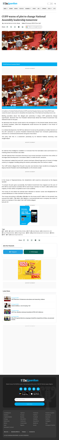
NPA (8, 234)
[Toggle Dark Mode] (50, 3)
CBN (7, 231)
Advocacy (6, 421)
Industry (35, 419)
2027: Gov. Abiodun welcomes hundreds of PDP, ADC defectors (27, 312)
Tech (49, 8)
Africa (5, 423)
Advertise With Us (15, 431)
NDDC (28, 232)
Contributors (7, 413)
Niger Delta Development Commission (40, 232)
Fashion (35, 415)
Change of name (50, 425)
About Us (6, 431)
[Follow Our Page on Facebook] (21, 389)
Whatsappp (34, 252)
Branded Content (9, 427)
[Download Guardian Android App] (24, 394)
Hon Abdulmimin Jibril (46, 231)
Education (23, 419)
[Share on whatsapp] (14, 27)
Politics (22, 8)
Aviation (6, 415)
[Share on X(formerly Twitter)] (11, 27)
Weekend (48, 415)
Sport (34, 8)
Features (35, 413)
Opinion (44, 8)
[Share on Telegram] (18, 27)
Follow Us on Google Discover (34, 27)
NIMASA (52, 232)
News (5, 8)
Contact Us (32, 431)
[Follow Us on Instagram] (29, 389)
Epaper (11, 8)
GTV (54, 8)
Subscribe (29, 404)
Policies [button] (24, 431)
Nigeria (22, 425)
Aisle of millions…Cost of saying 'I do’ (21, 305)
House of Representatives (9, 232)
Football (35, 417)
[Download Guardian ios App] (35, 394)
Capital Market (8, 417)
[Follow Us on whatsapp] (38, 389)
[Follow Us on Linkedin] (33, 389)
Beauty (22, 417)
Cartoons (23, 421)
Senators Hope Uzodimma (16, 234)
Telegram (14, 252)
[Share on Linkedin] (22, 27)
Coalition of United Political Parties (18, 231)
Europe (22, 415)
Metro (16, 8)
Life (38, 8)
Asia (5, 425)
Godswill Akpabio (35, 231)
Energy (6, 419)
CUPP (29, 231)
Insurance (36, 421)
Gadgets (47, 421)
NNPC (4, 234)
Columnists (23, 423)
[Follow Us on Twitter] (25, 389)
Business (28, 8)
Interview (47, 417)
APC (4, 231)
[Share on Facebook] (7, 27)
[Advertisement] (29, 349)
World (34, 425)
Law (46, 423)
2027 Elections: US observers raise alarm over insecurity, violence (28, 299)
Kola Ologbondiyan (20, 232)
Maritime (35, 423)
